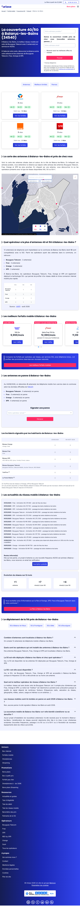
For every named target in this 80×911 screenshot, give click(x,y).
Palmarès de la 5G (9, 816)
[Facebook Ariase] (37, 902)
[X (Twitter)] (33, 902)
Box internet (6, 751)
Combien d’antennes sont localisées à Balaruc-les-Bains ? (28, 638)
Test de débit (7, 804)
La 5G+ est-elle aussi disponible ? (18, 670)
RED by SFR (6, 836)
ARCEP (30, 387)
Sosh (4, 844)
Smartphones (7, 759)
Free (4, 829)
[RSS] (51, 902)
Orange (5, 840)
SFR (3, 833)
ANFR (18, 306)
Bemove (53, 883)
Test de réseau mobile (10, 808)
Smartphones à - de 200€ (11, 783)
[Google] (28, 902)
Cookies (5, 873)
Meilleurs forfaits (41, 84)
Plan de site (6, 877)
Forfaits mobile (7, 755)
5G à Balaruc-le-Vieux (18, 626)
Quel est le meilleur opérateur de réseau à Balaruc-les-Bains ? (30, 682)
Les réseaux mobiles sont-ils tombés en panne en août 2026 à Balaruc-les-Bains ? (38, 700)
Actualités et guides (9, 796)
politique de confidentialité (66, 69)
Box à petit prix (8, 776)
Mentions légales (8, 865)
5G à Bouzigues (64, 626)
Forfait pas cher (8, 780)
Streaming (6, 763)
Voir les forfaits (20, 116)
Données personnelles (10, 869)
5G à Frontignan (36, 626)
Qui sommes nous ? (9, 857)
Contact (5, 861)
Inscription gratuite (40, 564)
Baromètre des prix (9, 812)
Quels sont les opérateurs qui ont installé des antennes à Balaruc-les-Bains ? (36, 648)
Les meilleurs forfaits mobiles (40, 365)
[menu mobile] (78, 7)
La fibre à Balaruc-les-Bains (40, 609)
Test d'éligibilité (8, 800)
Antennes (26, 84)
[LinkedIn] (47, 902)
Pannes (54, 84)
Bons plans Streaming (10, 787)
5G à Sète (50, 626)
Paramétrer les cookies (40, 885)
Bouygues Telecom (9, 825)
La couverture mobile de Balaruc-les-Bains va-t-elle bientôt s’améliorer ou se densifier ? (37, 713)
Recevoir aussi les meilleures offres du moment (59, 51)
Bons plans (6, 772)
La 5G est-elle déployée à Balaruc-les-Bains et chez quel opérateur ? (33, 657)
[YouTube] (42, 902)
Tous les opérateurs (9, 848)
